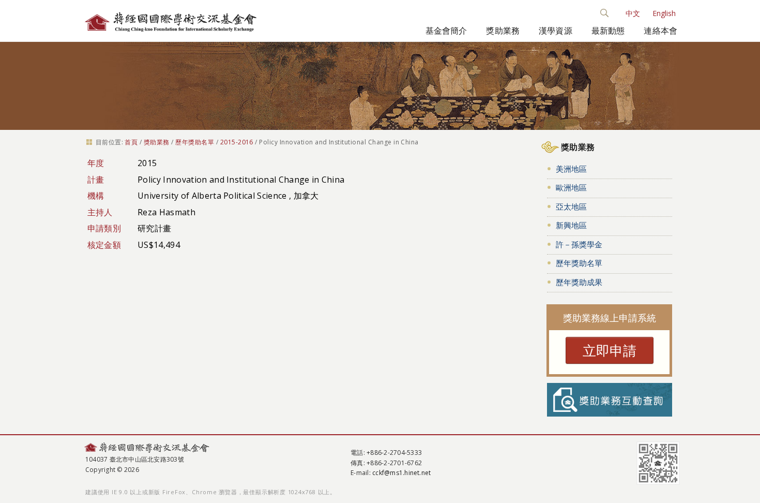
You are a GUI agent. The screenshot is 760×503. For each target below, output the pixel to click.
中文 (633, 13)
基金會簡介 (446, 30)
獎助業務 (503, 30)
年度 (95, 163)
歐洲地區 (571, 187)
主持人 (100, 212)
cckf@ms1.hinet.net (401, 472)
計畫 (95, 179)
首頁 (131, 142)
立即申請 (609, 350)
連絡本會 (660, 30)
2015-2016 (236, 142)
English (664, 13)
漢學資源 (555, 30)
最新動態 (608, 30)
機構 (95, 195)
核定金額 (104, 244)
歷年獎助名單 (194, 142)
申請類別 (104, 228)
